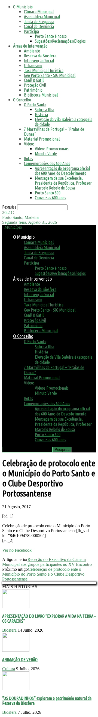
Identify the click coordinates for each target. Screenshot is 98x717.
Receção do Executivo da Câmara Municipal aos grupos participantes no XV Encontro (47, 562)
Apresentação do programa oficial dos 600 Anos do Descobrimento (62, 171)
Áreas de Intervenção (30, 46)
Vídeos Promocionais (52, 148)
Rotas (28, 158)
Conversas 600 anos (50, 197)
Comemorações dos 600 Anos (47, 163)
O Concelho (22, 99)
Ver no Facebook (17, 550)
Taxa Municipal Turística (43, 70)
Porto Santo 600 (47, 192)
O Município (23, 6)
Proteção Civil (35, 85)
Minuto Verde (46, 153)
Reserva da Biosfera (40, 55)
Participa (31, 31)
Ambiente (32, 50)
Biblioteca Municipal (41, 94)
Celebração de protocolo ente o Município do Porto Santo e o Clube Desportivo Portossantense (43, 574)
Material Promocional (42, 138)
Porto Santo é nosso (51, 36)
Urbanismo (33, 65)
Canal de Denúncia (39, 26)
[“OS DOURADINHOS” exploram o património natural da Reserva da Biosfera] (15, 689)
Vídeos (29, 143)
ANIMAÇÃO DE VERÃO (20, 659)
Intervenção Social (39, 60)
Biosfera (9, 630)
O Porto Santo (35, 104)
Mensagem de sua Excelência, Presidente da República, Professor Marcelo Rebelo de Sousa (63, 183)
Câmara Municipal (39, 11)
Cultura (8, 668)
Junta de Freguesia (39, 21)
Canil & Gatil (34, 80)
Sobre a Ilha (44, 109)
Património (33, 90)
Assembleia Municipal (42, 16)
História (41, 114)
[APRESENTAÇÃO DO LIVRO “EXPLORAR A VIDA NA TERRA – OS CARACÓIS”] (15, 606)
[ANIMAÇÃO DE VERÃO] (15, 650)
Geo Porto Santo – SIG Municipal (49, 75)
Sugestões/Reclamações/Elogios (60, 41)
